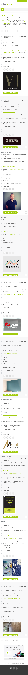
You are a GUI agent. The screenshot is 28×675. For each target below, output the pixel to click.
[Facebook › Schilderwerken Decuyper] (7, 376)
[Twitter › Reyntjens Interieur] (4, 135)
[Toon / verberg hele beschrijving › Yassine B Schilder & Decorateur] (15, 604)
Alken (9, 223)
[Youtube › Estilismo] (13, 556)
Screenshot (22, 52)
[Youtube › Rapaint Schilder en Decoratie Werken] (13, 316)
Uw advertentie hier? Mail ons (14, 658)
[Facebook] (14, 668)
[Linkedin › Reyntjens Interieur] (10, 135)
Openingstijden (7, 180)
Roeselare (13, 104)
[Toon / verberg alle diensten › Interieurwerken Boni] (15, 177)
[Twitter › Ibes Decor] (4, 253)
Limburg (5, 223)
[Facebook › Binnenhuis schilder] (7, 493)
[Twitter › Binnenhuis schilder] (4, 493)
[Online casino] (14, 645)
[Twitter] (11, 668)
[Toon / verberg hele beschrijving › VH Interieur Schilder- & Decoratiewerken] (15, 55)
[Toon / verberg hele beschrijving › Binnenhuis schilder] (15, 478)
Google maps (18, 40)
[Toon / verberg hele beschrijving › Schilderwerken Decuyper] (15, 360)
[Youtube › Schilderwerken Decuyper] (13, 376)
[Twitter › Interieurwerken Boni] (4, 189)
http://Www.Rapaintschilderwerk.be (14, 297)
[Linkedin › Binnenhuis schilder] (10, 493)
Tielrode (13, 462)
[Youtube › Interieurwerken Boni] (13, 189)
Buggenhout (13, 590)
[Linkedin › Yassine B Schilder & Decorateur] (10, 620)
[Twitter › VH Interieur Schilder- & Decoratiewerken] (4, 69)
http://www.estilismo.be (12, 538)
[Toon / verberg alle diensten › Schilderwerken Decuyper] (15, 364)
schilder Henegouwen (5, 20)
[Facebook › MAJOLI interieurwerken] (7, 437)
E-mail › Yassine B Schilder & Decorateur (11, 598)
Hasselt (9, 286)
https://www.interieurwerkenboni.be (14, 169)
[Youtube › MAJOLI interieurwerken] (13, 437)
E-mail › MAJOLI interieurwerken (10, 415)
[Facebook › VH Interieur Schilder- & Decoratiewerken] (7, 69)
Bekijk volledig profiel (10, 92)
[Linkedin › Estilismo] (10, 556)
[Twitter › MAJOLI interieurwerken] (4, 437)
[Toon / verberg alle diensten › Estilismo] (15, 544)
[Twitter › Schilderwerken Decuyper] (4, 376)
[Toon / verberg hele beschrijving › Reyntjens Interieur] (15, 119)
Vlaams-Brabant (6, 158)
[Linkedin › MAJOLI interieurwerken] (10, 437)
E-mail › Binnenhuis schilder (9, 470)
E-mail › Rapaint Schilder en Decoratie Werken (13, 294)
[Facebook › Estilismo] (7, 556)
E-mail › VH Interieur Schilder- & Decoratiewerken (13, 48)
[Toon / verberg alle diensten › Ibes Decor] (15, 241)
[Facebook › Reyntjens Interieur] (7, 135)
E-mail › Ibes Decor (7, 231)
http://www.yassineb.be (12, 601)
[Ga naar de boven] (26, 93)
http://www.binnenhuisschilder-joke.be (15, 473)
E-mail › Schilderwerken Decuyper (10, 353)
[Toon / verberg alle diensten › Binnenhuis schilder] (15, 482)
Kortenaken (13, 527)
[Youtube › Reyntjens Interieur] (13, 135)
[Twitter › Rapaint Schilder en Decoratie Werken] (4, 316)
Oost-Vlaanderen (6, 462)
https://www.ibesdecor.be (12, 234)
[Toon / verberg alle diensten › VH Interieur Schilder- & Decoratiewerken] (15, 58)
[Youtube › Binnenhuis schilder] (13, 493)
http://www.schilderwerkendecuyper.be (15, 355)
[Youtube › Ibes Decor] (13, 253)
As (8, 405)
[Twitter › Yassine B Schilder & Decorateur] (4, 620)
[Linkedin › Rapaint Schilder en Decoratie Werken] (10, 316)
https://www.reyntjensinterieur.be (14, 114)
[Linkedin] (17, 668)
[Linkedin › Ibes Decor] (10, 253)
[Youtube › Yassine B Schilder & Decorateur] (13, 620)
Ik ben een (22, 1)
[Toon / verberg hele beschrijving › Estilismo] (15, 541)
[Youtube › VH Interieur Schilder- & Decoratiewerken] (13, 69)
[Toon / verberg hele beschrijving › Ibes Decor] (15, 237)
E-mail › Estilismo (7, 535)
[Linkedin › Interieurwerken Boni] (10, 189)
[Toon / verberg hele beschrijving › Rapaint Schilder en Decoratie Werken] (15, 301)
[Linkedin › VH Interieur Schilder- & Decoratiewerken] (10, 69)
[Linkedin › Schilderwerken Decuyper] (10, 376)
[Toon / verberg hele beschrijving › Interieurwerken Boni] (15, 173)
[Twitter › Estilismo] (4, 556)
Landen (12, 158)
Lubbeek (13, 345)
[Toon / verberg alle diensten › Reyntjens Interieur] (15, 123)
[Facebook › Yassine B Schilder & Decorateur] (7, 620)
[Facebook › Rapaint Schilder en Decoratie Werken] (7, 316)
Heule (12, 40)
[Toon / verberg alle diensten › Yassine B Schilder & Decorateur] (15, 608)
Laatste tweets (7, 183)
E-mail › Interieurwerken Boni (9, 166)
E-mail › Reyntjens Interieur (9, 112)
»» (16, 30)
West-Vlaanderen (6, 40)
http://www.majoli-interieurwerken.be (14, 417)
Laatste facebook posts (8, 64)
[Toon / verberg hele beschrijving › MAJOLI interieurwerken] (15, 422)
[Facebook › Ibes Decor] (7, 253)
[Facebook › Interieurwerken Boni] (7, 189)
